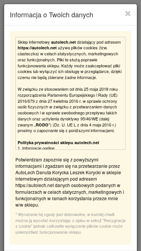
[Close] (128, 13)
